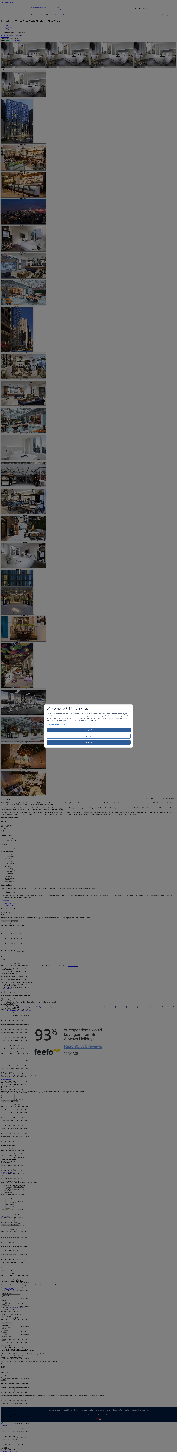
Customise (88, 736)
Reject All (88, 742)
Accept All (88, 730)
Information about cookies (56, 724)
